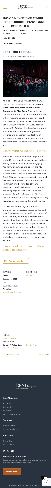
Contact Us (7, 407)
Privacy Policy (9, 425)
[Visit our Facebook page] (4, 451)
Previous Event (13, 355)
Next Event (43, 355)
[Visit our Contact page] (12, 451)
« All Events (9, 38)
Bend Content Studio (12, 414)
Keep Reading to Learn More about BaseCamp (23, 248)
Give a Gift (7, 441)
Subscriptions (9, 444)
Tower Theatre (9, 338)
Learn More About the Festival (25, 151)
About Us (7, 403)
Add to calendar (16, 261)
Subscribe (11, 471)
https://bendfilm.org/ (12, 292)
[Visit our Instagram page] (8, 451)
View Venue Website (11, 348)
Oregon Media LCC (11, 429)
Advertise (7, 411)
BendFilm (30, 275)
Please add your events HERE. (23, 24)
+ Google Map (30, 345)
